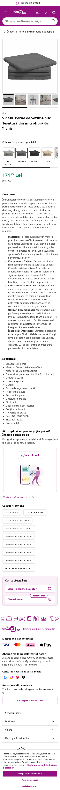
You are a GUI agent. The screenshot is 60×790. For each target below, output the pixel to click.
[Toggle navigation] (5, 12)
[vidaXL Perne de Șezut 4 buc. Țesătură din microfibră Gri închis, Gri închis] (30, 66)
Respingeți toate (30, 780)
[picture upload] (30, 475)
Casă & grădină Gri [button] (35, 512)
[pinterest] (17, 677)
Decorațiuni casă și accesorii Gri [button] (20, 544)
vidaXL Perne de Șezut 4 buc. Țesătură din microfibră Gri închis (27, 123)
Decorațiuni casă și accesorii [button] (18, 536)
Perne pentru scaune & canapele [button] (20, 568)
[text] (12, 176)
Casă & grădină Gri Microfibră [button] (19, 528)
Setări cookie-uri (30, 786)
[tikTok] (23, 677)
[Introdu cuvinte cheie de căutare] (53, 21)
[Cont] (37, 12)
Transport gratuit (30, 2)
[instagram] (11, 677)
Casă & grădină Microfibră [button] (17, 520)
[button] (9, 156)
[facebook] (5, 677)
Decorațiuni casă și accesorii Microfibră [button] (20, 552)
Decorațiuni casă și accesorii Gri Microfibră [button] (20, 560)
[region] (30, 770)
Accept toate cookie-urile (30, 773)
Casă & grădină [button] (12, 512)
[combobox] (30, 21)
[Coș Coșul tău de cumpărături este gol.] (54, 12)
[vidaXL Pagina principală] (19, 12)
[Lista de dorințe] (45, 12)
